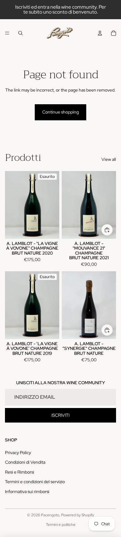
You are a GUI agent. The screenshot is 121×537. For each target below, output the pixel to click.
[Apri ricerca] (20, 33)
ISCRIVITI (60, 415)
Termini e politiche (60, 524)
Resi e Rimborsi (19, 472)
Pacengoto (50, 515)
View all (108, 159)
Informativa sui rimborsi (27, 491)
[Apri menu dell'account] (100, 33)
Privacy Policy (18, 452)
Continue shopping (60, 112)
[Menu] (7, 33)
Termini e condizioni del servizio (35, 481)
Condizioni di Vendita (25, 462)
